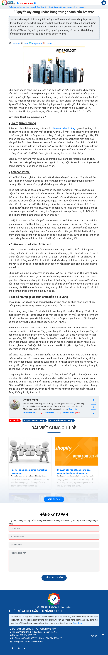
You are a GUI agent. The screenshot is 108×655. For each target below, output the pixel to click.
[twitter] (93, 413)
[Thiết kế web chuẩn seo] (9, 2)
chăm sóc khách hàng (63, 128)
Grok (26, 43)
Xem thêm (77, 623)
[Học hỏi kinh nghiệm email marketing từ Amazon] (30, 451)
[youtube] (93, 407)
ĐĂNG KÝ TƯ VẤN (54, 577)
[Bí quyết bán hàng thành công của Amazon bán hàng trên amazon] (76, 451)
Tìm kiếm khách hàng (61, 420)
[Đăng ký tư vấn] (35, 3)
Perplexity (37, 43)
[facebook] (93, 400)
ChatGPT (16, 43)
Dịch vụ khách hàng (35, 420)
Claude (48, 43)
